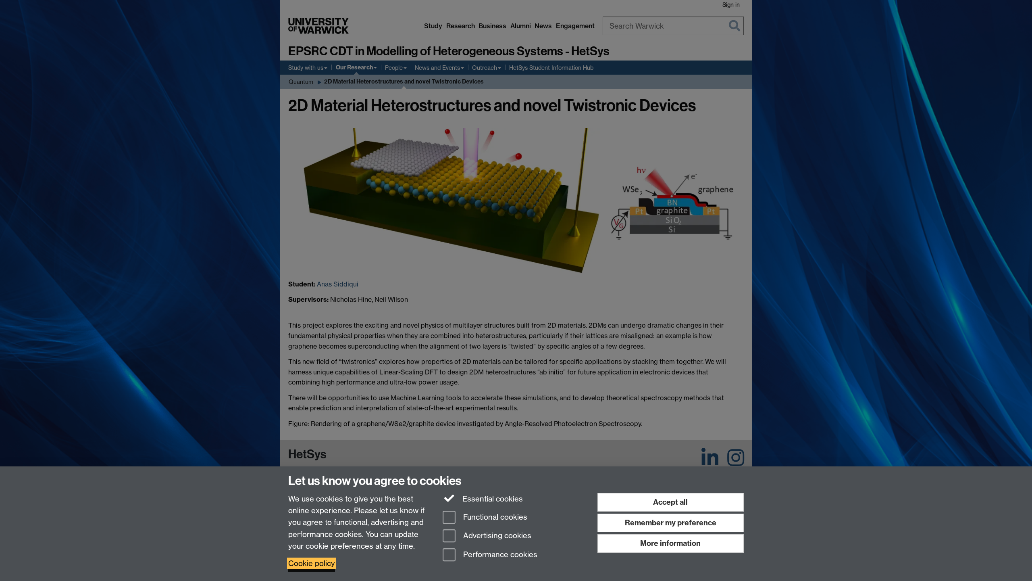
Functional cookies (494, 517)
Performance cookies (499, 555)
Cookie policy (311, 563)
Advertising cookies (496, 536)
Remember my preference (670, 522)
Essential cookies (491, 499)
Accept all (670, 502)
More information (670, 543)
